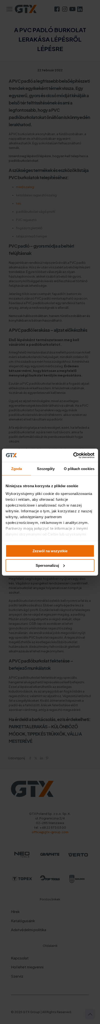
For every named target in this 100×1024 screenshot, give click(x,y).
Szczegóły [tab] (46, 469)
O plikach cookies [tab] (79, 469)
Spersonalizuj (47, 565)
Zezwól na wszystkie (50, 551)
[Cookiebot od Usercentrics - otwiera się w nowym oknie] (73, 455)
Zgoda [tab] (16, 469)
